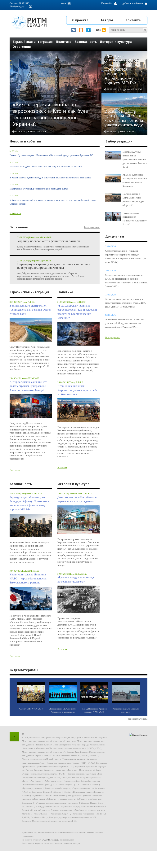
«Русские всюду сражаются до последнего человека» (76, 579)
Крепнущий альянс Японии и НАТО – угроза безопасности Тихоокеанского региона (28, 578)
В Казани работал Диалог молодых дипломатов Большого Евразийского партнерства (50, 177)
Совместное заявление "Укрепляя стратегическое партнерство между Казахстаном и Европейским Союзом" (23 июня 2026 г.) (125, 257)
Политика (63, 42)
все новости (15, 213)
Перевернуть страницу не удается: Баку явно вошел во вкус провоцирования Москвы (53, 266)
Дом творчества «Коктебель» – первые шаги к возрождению (76, 499)
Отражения (22, 47)
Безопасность (85, 42)
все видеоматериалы (137, 719)
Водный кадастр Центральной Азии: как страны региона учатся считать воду (30, 309)
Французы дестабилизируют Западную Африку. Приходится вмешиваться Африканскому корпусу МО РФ (29, 503)
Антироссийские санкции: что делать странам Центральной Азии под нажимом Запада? (28, 386)
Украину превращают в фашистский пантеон (48, 241)
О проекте (80, 20)
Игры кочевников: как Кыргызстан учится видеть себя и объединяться (77, 390)
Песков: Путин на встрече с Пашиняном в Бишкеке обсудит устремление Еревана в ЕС (51, 155)
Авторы (107, 20)
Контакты (133, 20)
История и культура (116, 42)
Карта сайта (107, 3)
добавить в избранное (133, 3)
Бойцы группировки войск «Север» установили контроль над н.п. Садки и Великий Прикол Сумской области (53, 202)
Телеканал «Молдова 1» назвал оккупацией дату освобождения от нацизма (46, 166)
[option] (78, 93)
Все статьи (15, 470)
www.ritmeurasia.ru (50, 840)
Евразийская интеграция (33, 42)
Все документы (112, 337)
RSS (99, 29)
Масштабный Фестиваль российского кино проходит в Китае (39, 188)
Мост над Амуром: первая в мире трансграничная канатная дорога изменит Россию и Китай (135, 159)
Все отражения (92, 227)
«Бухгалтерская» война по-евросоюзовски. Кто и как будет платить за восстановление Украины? (77, 311)
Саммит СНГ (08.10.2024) (31, 709)
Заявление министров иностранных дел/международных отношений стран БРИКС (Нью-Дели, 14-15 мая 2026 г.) (125, 303)
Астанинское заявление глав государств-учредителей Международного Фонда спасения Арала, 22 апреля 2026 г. (124, 323)
